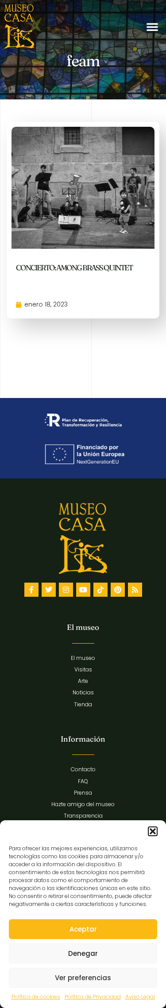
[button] (152, 831)
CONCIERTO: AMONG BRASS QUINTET (74, 267)
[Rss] (135, 590)
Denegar (83, 953)
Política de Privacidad (93, 996)
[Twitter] (49, 590)
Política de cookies (36, 996)
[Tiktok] (100, 590)
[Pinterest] (118, 590)
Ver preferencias (83, 977)
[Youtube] (83, 590)
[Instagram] (66, 590)
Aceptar (83, 929)
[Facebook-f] (31, 590)
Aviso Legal (140, 996)
